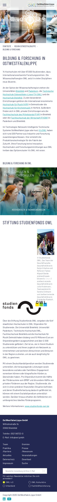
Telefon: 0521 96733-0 (13, 433)
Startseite (7, 46)
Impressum (8, 463)
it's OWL (42, 130)
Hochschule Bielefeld (12, 97)
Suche (25, 463)
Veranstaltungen (28, 455)
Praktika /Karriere (7, 450)
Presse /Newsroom (27, 450)
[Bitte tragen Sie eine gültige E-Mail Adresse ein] (43, 471)
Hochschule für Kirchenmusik (17, 107)
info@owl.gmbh (17, 437)
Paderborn (33, 91)
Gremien (26, 444)
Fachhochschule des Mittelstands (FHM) (21, 114)
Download (26, 459)
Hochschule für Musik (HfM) (15, 104)
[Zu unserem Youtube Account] (9, 499)
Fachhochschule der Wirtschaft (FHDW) (29, 117)
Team (5, 444)
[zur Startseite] (41, 5)
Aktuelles (7, 455)
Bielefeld (20, 91)
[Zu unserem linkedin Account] (4, 499)
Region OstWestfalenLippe (25, 46)
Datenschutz (9, 459)
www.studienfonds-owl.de (37, 406)
